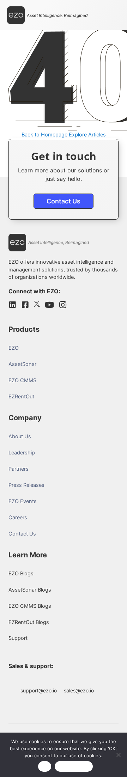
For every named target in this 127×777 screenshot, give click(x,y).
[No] (118, 754)
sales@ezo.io (79, 690)
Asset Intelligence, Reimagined (57, 15)
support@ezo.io (38, 690)
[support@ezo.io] (39, 680)
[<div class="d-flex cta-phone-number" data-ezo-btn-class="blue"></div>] (104, 680)
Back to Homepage (44, 134)
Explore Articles (87, 134)
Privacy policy (73, 766)
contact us (63, 201)
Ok (45, 766)
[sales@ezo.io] (79, 680)
